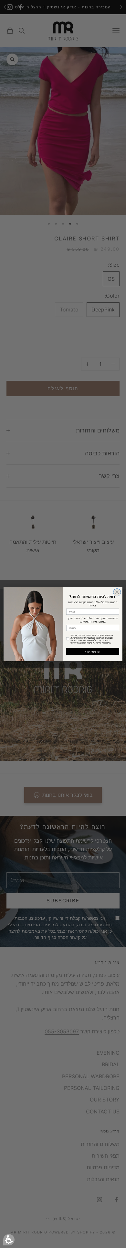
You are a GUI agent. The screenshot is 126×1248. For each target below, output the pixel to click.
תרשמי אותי (92, 651)
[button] (9, 1239)
